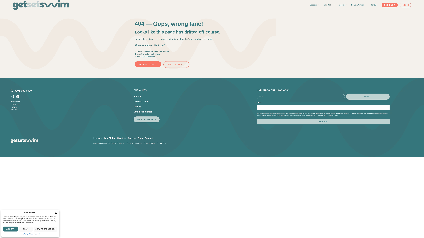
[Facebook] (17, 96)
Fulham (137, 96)
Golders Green (141, 101)
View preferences (45, 229)
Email (259, 103)
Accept (10, 229)
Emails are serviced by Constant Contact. (316, 115)
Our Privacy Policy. (333, 115)
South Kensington (143, 112)
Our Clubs (328, 5)
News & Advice (357, 5)
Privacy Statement (34, 234)
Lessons (313, 5)
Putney (137, 106)
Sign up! (323, 121)
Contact (374, 5)
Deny (25, 229)
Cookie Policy (24, 234)
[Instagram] (12, 96)
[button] (56, 212)
